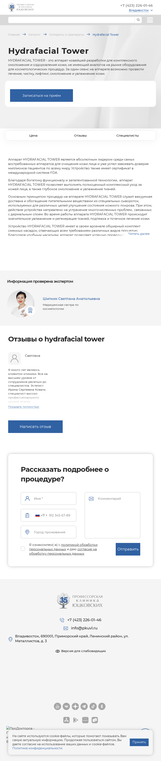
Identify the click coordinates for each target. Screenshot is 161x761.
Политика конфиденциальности (37, 748)
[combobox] (41, 515)
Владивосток (139, 10)
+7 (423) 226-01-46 (136, 5)
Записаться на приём (41, 95)
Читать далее (139, 234)
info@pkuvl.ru (84, 628)
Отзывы (80, 135)
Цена (33, 135)
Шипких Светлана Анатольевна (71, 299)
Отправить (128, 549)
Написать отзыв (35, 426)
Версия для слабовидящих (83, 651)
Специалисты (127, 135)
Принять (139, 742)
